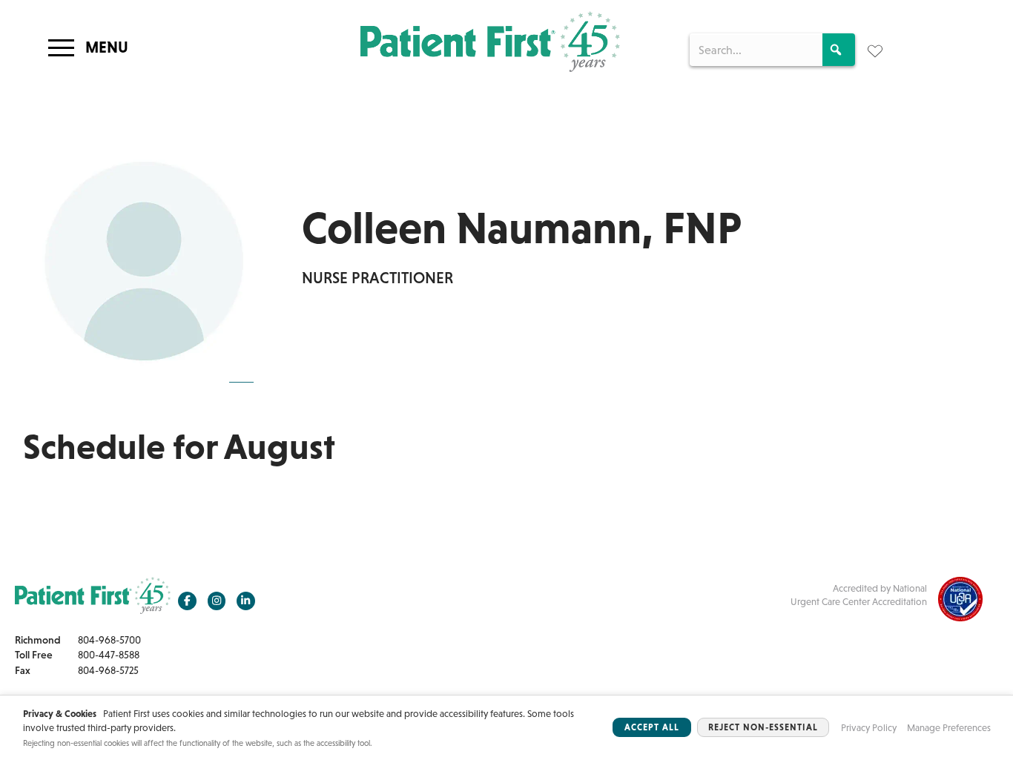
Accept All (651, 727)
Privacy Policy (869, 728)
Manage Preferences (949, 728)
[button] (838, 49)
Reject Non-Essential (763, 727)
